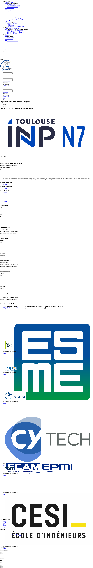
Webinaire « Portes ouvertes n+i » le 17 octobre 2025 (12, 535)
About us (4, 522)
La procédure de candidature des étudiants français (15, 32)
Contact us (4, 525)
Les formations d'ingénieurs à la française (14, 5)
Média (6, 49)
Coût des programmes (10, 25)
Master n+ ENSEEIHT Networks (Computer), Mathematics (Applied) (12, 308)
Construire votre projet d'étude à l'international (15, 30)
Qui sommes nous (8, 50)
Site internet (2, 110)
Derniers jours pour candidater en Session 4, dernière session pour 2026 (15, 532)
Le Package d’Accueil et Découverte (13, 17)
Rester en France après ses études (12, 7)
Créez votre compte (6, 85)
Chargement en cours (4, 550)
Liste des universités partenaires (12, 41)
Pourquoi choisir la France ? (11, 4)
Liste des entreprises (10, 45)
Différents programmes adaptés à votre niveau (14, 10)
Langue (4, 74)
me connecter (5, 82)
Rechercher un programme (9, 46)
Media (4, 523)
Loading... (2, 558)
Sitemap (4, 527)
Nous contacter (7, 48)
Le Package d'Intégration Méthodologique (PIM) (15, 19)
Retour (6, 3)
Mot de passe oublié (6, 92)
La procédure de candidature (12, 23)
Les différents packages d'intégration (13, 16)
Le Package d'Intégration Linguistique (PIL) (14, 18)
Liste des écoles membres (11, 37)
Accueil (4, 98)
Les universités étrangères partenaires (13, 33)
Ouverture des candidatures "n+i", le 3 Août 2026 (11, 531)
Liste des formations (10, 38)
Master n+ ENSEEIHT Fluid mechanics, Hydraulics (9, 307)
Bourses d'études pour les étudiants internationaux (15, 26)
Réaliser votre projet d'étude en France (13, 6)
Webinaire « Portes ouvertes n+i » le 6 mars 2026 (11, 533)
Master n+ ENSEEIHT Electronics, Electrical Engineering (10, 309)
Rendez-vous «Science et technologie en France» (15, 13)
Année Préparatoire (10, 20)
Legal (4, 526)
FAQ (5, 47)
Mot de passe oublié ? (6, 81)
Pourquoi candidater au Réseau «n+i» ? (13, 31)
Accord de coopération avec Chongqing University (11, 534)
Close (2, 553)
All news (4, 521)
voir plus (4, 413)
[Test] (6, 71)
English (6, 87)
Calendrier (8, 24)
